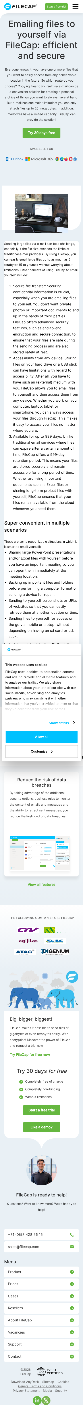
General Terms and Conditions (40, 1386)
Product (14, 1272)
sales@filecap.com (23, 1246)
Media (47, 1390)
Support (15, 1344)
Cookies (63, 1382)
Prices (13, 1284)
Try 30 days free (41, 132)
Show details (59, 723)
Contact (14, 1356)
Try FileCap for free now (30, 1054)
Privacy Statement (26, 1390)
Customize (39, 751)
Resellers (15, 1308)
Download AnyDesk (25, 1382)
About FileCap (20, 1320)
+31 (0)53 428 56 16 (25, 1234)
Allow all (41, 737)
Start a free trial (56, 6)
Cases (13, 1296)
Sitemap (48, 1382)
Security (61, 1390)
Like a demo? (41, 1127)
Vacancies (16, 1332)
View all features (42, 884)
